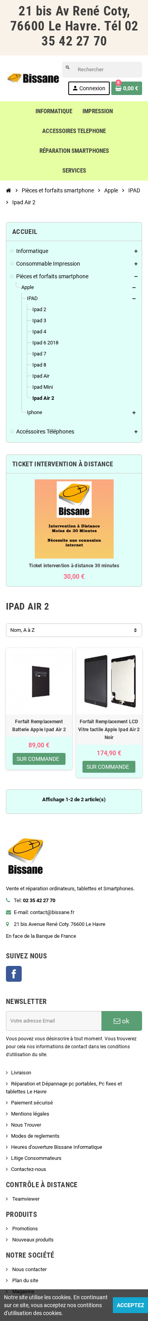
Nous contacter (29, 1269)
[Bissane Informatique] (33, 78)
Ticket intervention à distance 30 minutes (74, 565)
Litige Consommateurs (36, 1158)
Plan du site (24, 1280)
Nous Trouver (26, 1125)
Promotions (24, 1229)
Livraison (21, 1073)
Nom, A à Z (22, 630)
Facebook (14, 974)
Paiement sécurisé (32, 1103)
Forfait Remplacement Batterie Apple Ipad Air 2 (39, 725)
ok (124, 1021)
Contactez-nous (28, 1169)
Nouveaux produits (32, 1240)
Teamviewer (25, 1199)
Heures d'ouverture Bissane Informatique (56, 1147)
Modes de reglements (35, 1136)
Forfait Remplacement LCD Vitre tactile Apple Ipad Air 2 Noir (109, 729)
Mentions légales (30, 1114)
